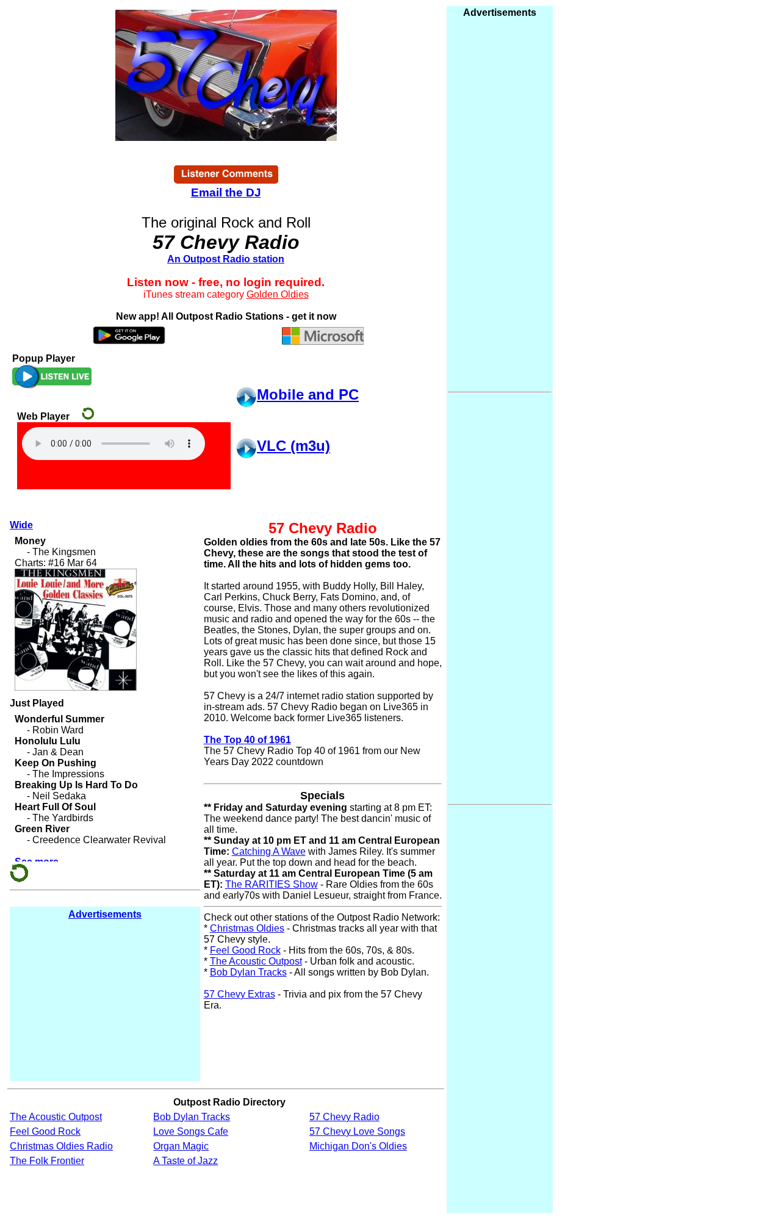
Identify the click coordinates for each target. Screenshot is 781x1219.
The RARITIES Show (271, 884)
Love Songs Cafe (190, 1131)
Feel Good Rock (245, 950)
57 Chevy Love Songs (357, 1131)
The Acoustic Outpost (256, 961)
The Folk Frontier (47, 1161)
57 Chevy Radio (344, 1117)
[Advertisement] (105, 1000)
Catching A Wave (269, 851)
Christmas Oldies (247, 928)
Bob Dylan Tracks (248, 972)
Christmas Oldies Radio (61, 1146)
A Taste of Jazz (185, 1161)
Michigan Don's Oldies (358, 1146)
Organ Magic (181, 1146)
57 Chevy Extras (239, 994)
